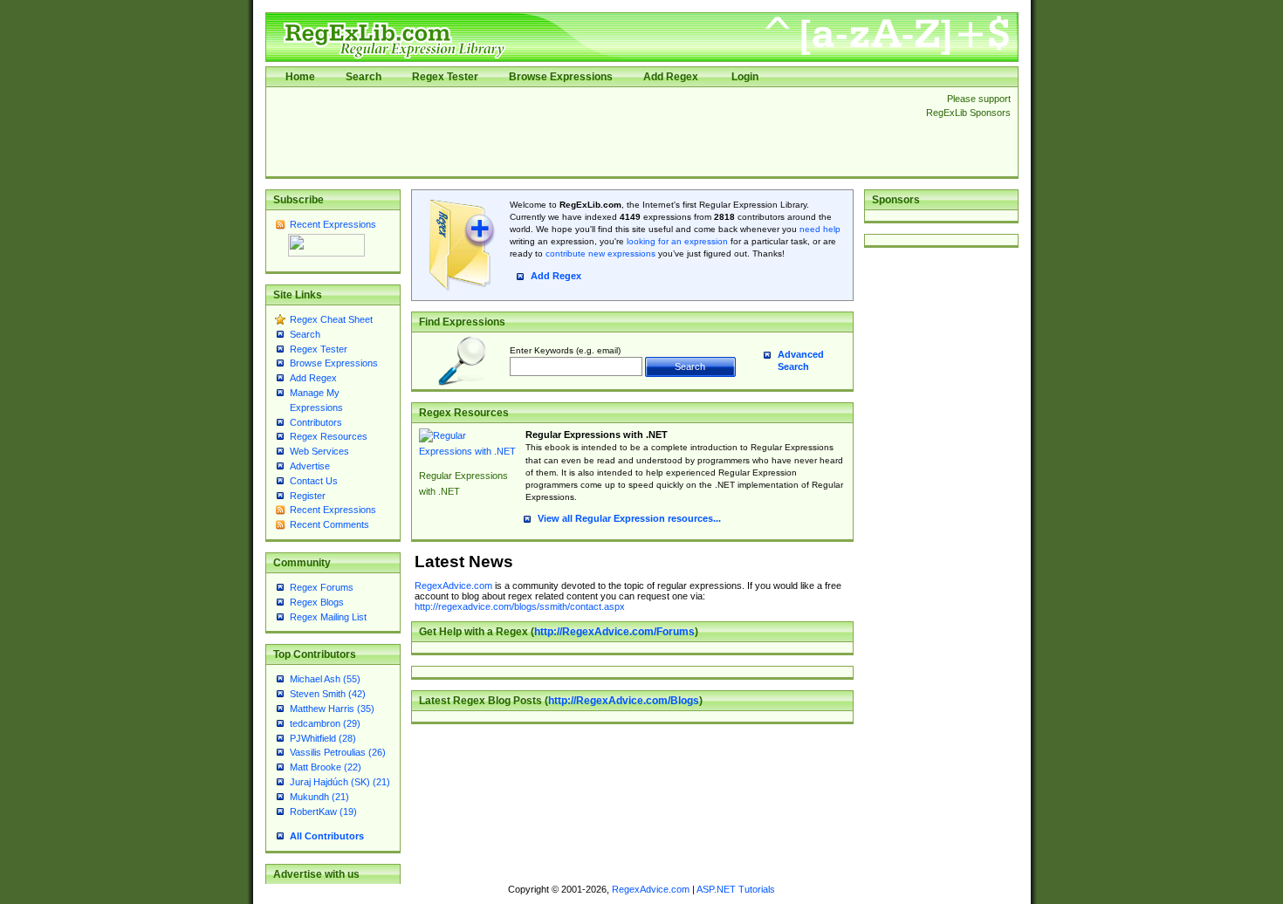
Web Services (319, 451)
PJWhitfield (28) (323, 738)
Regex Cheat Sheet (331, 319)
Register (308, 495)
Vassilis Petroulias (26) (338, 752)
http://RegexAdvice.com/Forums (614, 632)
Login (744, 77)
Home (300, 77)
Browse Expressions (561, 77)
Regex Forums (321, 587)
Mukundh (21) (319, 796)
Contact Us (314, 481)
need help (819, 229)
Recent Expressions (333, 224)
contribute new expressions (600, 253)
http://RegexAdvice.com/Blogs (623, 701)
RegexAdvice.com (453, 585)
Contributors (316, 422)
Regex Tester (445, 77)
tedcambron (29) (325, 723)
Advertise (310, 466)
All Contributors (327, 836)
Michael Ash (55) (325, 679)
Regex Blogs (317, 602)
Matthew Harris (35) (332, 708)
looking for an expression (676, 241)
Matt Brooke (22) (325, 767)
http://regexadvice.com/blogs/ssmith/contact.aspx (520, 606)
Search (363, 77)
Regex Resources (328, 436)
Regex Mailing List (328, 617)
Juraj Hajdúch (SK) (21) (340, 782)
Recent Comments (329, 524)
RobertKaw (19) (323, 811)
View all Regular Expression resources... (629, 518)
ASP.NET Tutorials (735, 889)
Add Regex (670, 77)
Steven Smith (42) (328, 693)
